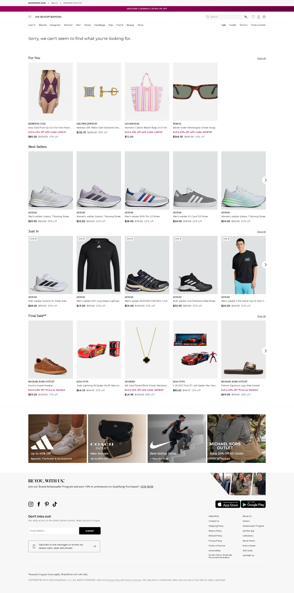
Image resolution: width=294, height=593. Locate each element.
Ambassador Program (253, 526)
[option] (50, 101)
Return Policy (215, 530)
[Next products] (265, 180)
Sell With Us (248, 555)
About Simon (249, 540)
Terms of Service (217, 545)
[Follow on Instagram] (31, 505)
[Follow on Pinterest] (47, 505)
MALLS (54, 3)
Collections (248, 535)
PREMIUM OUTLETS (72, 3)
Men (78, 25)
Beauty (130, 25)
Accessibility (215, 550)
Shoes (87, 25)
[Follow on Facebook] (39, 505)
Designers (55, 25)
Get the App (248, 530)
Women (68, 25)
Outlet (232, 25)
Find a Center (258, 25)
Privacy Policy (215, 540)
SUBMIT (90, 530)
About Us (247, 516)
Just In (32, 25)
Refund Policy (215, 535)
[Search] (227, 17)
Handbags (99, 25)
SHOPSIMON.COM (37, 3)
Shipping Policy (216, 526)
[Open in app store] (228, 507)
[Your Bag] (264, 17)
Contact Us (214, 521)
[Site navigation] (29, 17)
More (140, 25)
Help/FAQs (214, 516)
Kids (111, 25)
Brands (42, 25)
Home (119, 25)
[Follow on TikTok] (54, 505)
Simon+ (244, 25)
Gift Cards (248, 550)
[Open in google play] (253, 507)
